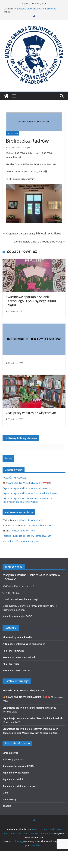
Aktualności (12, 133)
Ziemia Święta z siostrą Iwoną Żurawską (38, 241)
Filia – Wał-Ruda (11, 663)
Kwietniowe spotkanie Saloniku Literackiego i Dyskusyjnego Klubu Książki (31, 301)
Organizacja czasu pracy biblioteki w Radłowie (33, 233)
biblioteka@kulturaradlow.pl (24, 599)
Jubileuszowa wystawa (23, 530)
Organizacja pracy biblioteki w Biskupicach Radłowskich (31, 493)
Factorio (7, 535)
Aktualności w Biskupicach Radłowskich (24, 643)
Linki (5, 792)
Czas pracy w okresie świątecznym (31, 413)
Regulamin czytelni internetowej (20, 786)
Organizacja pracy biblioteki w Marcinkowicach (26, 488)
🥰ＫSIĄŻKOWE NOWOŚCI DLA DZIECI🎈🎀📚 (27, 482)
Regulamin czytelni (13, 779)
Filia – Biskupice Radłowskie (17, 637)
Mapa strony (9, 799)
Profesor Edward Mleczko (42, 525)
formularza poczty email (43, 605)
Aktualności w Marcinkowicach (19, 657)
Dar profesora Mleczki (31, 520)
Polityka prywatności (14, 759)
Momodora (8, 540)
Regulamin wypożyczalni (16, 772)
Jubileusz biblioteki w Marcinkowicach (32, 535)
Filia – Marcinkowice (13, 650)
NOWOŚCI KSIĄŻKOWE (14, 477)
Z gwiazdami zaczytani (27, 540)
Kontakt (7, 805)
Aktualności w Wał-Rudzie (16, 670)
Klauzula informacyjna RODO (17, 616)
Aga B (28, 147)
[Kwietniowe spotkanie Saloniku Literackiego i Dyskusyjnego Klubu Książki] (34, 261)
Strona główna (10, 752)
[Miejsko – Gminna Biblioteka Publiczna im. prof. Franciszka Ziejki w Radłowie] (6, 96)
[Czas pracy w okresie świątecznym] (34, 377)
